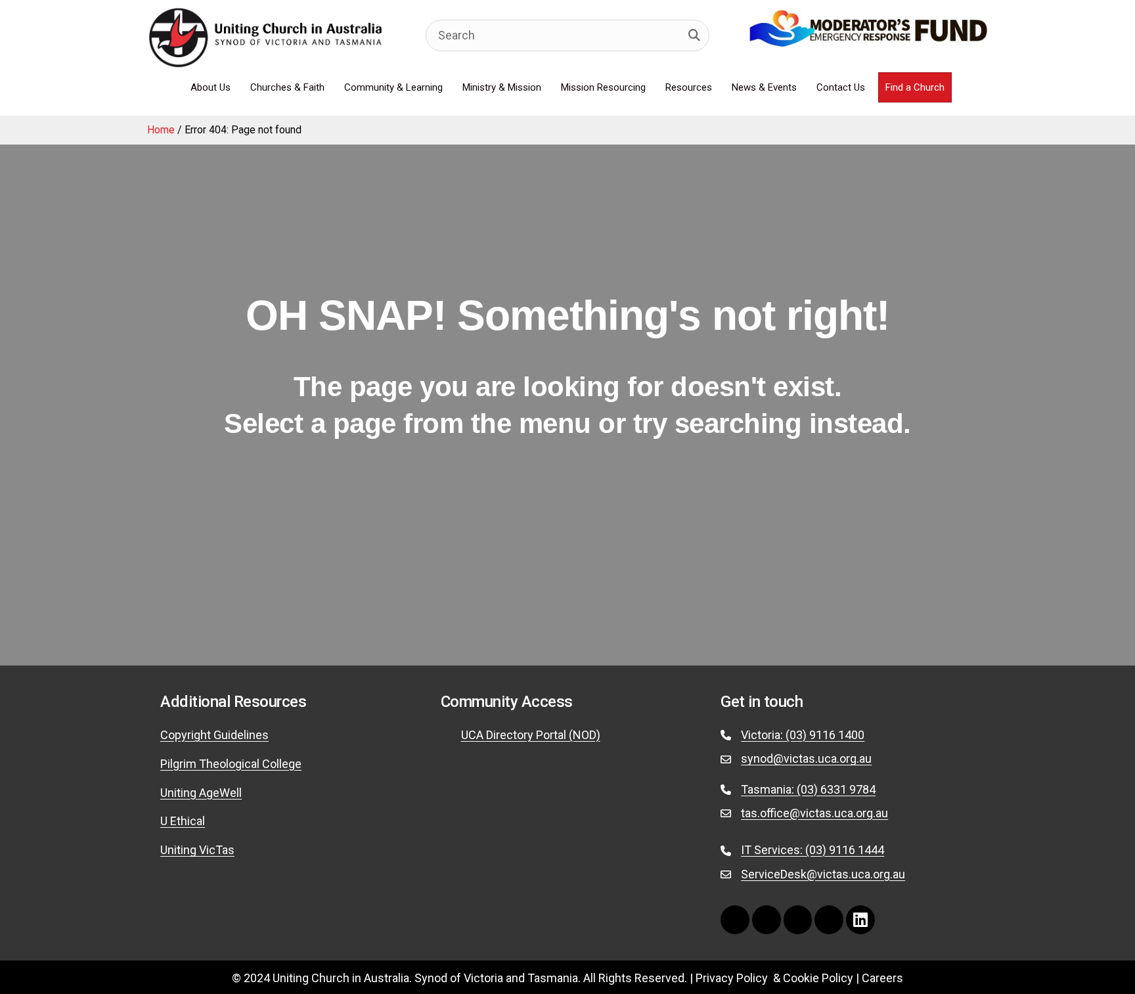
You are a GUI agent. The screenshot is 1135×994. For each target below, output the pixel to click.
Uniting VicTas (197, 850)
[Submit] (694, 35)
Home (161, 130)
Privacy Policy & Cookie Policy (774, 978)
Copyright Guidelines (214, 735)
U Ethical (182, 821)
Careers (882, 978)
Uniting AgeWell (201, 793)
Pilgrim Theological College (230, 764)
